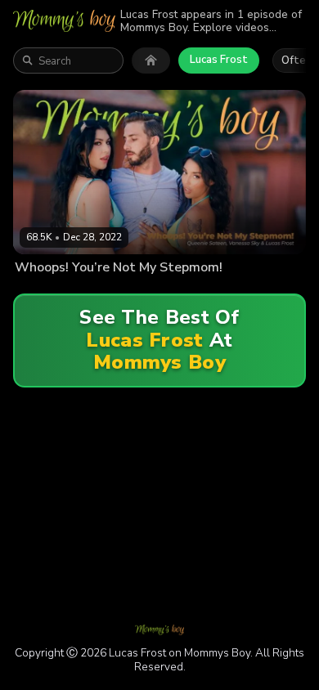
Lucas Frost (219, 59)
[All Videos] (151, 60)
